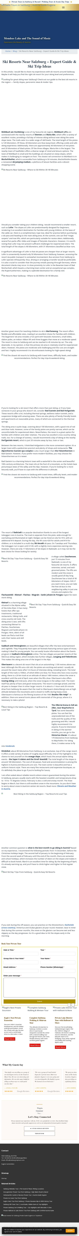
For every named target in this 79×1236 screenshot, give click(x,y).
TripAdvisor (39, 1133)
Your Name (45, 958)
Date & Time (9, 950)
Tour (42, 950)
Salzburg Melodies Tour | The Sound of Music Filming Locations (23, 1189)
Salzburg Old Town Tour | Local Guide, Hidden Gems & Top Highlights (25, 1204)
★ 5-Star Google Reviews (39, 1128)
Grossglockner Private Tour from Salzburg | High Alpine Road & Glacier (25, 1192)
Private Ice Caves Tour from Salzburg (15, 1198)
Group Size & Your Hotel (14, 958)
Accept (70, 1231)
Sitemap (4, 1178)
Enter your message (12, 976)
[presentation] (69, 1004)
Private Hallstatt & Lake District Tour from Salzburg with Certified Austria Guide (28, 1210)
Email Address (10, 967)
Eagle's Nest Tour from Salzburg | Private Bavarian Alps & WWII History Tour (27, 1201)
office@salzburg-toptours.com (14, 1160)
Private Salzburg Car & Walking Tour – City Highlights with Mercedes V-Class (27, 1207)
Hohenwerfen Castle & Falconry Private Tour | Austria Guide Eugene (25, 1195)
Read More (9, 1045)
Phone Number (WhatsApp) (52, 967)
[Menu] (63, 7)
